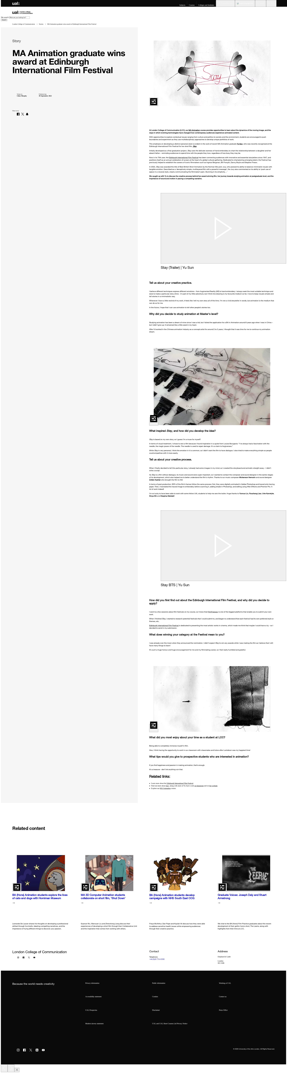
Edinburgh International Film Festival (183, 157)
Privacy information (92, 983)
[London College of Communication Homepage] (22, 12)
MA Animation (194, 130)
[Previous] (4, 1068)
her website (213, 786)
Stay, (167, 786)
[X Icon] (29, 958)
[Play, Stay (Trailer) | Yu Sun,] (223, 228)
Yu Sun (240, 144)
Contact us (222, 997)
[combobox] (19, 17)
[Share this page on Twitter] (22, 114)
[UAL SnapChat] (27, 114)
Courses (192, 5)
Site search (5, 17)
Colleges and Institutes (206, 5)
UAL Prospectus (91, 1010)
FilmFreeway (213, 612)
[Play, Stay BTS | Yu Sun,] (223, 545)
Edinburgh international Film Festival (164, 625)
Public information (158, 983)
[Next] (11, 1068)
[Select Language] (245, 3)
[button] (260, 3)
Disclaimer (156, 1010)
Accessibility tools (227, 3)
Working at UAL (225, 983)
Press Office (223, 1010)
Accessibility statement (93, 997)
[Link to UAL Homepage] (15, 3)
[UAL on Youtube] (43, 1050)
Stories (41, 24)
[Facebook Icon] (23, 958)
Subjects (182, 5)
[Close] (17, 1070)
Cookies (155, 997)
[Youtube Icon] (34, 958)
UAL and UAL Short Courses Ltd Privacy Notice (169, 1024)
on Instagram (199, 786)
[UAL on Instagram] (18, 1050)
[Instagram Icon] (18, 958)
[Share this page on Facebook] (18, 114)
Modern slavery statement (94, 1024)
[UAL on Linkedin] (37, 1050)
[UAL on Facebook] (24, 1050)
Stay (195, 146)
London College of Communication (23, 24)
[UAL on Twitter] (30, 1050)
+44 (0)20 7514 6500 (156, 959)
